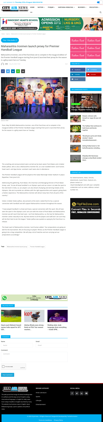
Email (38, 341)
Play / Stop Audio (9, 40)
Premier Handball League (37, 246)
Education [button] (93, 7)
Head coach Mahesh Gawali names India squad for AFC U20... (11, 327)
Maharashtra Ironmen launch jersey (17, 246)
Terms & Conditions (45, 420)
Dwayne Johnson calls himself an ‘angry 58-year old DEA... (91, 118)
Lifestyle (38, 400)
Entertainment (41, 404)
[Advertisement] (34, 149)
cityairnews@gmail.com (78, 185)
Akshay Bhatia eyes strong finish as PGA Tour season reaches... (33, 327)
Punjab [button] (51, 7)
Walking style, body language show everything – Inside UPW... (56, 327)
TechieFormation (72, 416)
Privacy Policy (58, 420)
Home (32, 7)
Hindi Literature (41, 393)
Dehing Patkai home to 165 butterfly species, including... (91, 147)
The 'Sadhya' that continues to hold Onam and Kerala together (91, 128)
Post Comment (7, 375)
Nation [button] (41, 7)
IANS (6, 64)
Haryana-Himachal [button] (66, 7)
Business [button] (81, 7)
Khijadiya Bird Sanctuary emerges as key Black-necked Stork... (91, 158)
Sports (8, 34)
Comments (5, 337)
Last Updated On (22, 2)
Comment (4, 350)
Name (3, 341)
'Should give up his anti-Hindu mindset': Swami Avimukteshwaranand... (91, 138)
